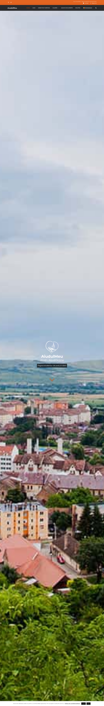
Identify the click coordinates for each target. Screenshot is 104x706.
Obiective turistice (44, 8)
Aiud (34, 8)
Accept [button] (83, 703)
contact (86, 3)
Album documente (67, 8)
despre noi (94, 3)
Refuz (88, 703)
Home (28, 8)
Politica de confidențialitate (72, 703)
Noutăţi (77, 8)
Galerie (55, 8)
